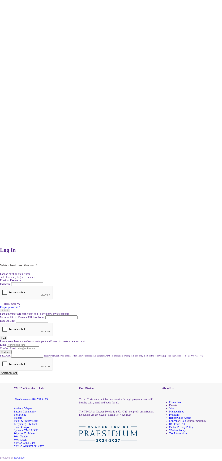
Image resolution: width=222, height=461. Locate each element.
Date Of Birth (7, 320)
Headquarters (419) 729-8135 (31, 399)
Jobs (171, 408)
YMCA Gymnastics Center (29, 445)
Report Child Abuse (180, 417)
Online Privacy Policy (181, 427)
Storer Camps (21, 427)
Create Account (9, 373)
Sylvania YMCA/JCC (26, 430)
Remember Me (11, 303)
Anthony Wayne (23, 408)
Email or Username (10, 280)
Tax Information (178, 433)
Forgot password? (10, 307)
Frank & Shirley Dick (26, 420)
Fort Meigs (20, 414)
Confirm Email (8, 348)
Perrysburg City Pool (25, 424)
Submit (4, 310)
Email (3, 344)
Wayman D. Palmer (24, 433)
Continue (5, 352)
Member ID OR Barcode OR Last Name (22, 317)
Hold (183, 420)
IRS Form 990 (177, 424)
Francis (18, 417)
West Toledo (21, 436)
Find (3, 338)
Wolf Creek (20, 439)
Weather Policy (177, 430)
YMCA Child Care (24, 442)
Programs (174, 414)
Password (5, 283)
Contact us (175, 402)
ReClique (19, 457)
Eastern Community (25, 411)
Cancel (173, 420)
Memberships (176, 411)
